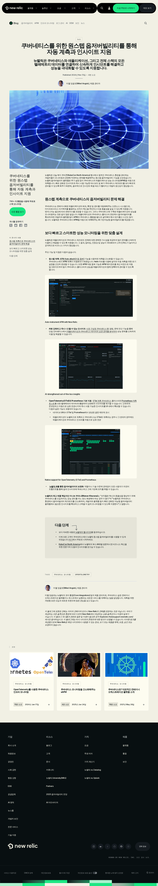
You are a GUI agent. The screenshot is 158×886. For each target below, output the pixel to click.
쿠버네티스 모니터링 (62, 575)
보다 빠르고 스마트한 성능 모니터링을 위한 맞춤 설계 (20, 249)
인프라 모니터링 (47, 23)
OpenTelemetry (82, 575)
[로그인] (109, 8)
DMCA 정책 (28, 873)
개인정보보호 (46, 873)
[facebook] (121, 846)
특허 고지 (134, 873)
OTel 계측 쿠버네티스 (102, 401)
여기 (71, 539)
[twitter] (107, 846)
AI (67, 23)
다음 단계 (13, 256)
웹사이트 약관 (64, 873)
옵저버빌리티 (27, 23)
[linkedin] (94, 846)
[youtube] (101, 846)
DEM (71, 23)
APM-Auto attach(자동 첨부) (72, 259)
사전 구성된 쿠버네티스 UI (97, 328)
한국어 (151, 873)
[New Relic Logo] (13, 8)
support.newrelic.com (122, 616)
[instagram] (128, 846)
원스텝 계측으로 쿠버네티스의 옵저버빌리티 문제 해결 (22, 242)
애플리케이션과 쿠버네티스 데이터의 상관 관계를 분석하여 (92, 331)
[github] (114, 846)
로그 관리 (60, 23)
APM (36, 23)
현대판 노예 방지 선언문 (114, 873)
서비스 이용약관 (10, 873)
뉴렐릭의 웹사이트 (83, 532)
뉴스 (83, 23)
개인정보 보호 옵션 (85, 873)
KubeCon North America (69, 544)
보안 (77, 23)
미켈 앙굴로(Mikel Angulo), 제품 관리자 (83, 83)
